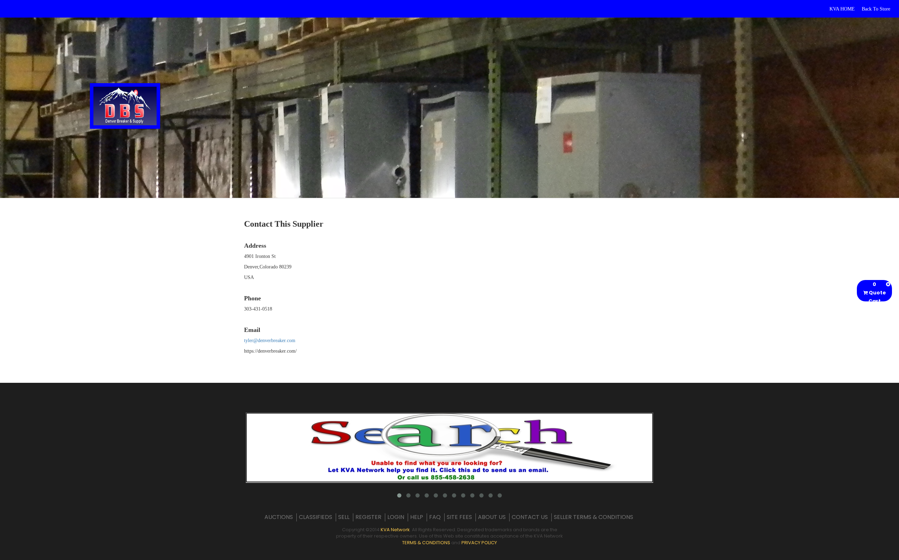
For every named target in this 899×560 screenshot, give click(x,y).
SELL (343, 517)
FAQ (435, 517)
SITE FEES (459, 517)
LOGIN (395, 517)
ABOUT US (492, 517)
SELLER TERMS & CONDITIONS (593, 517)
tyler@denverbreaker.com (269, 340)
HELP (416, 517)
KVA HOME (842, 9)
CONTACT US (530, 517)
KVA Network (395, 529)
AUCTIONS (278, 517)
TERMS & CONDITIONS (426, 542)
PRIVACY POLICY (479, 542)
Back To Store (876, 9)
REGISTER (368, 517)
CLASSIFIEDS (315, 517)
